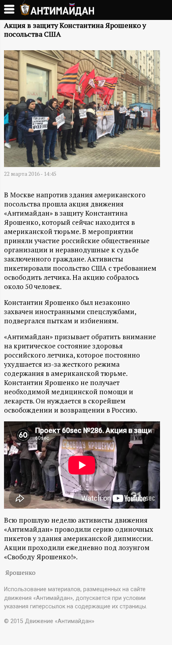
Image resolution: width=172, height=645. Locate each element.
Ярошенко (20, 572)
